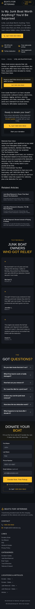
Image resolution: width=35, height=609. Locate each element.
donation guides (10, 119)
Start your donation (17, 132)
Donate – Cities (6, 579)
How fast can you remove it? (14, 382)
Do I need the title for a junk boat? (16, 389)
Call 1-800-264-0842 (13, 36)
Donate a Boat (5, 537)
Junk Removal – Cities (8, 585)
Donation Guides (6, 555)
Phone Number (7, 460)
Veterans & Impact (7, 566)
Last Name (6, 452)
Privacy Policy (5, 548)
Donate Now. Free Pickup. (17, 479)
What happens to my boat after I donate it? (15, 412)
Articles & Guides (6, 545)
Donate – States (6, 582)
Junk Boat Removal (7, 558)
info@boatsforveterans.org (12, 528)
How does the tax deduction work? (16, 404)
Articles (9, 59)
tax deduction (6, 157)
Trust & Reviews (6, 563)
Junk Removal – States (8, 589)
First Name (6, 443)
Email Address (10, 469)
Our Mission (5, 540)
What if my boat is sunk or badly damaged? (15, 375)
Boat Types (5, 561)
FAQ (2, 542)
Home (3, 59)
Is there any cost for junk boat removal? (14, 397)
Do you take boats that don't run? (16, 367)
